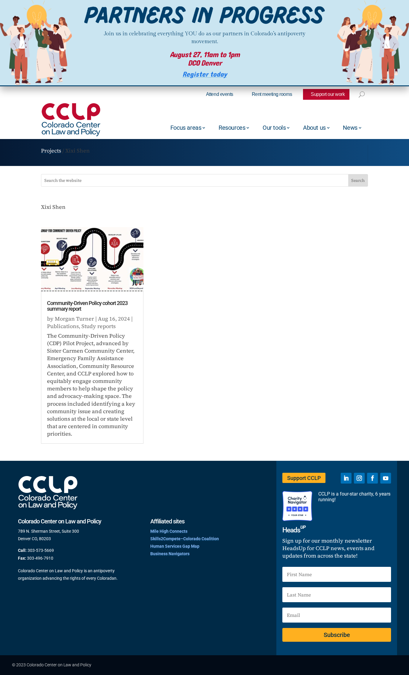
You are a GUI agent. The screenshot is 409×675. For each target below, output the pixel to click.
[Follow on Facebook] (372, 478)
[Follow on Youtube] (385, 478)
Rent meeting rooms (272, 94)
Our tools (274, 127)
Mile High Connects (168, 531)
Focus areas (186, 127)
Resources (232, 127)
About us (314, 127)
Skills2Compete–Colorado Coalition (184, 538)
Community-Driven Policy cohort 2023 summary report (87, 306)
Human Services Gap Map (174, 546)
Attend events (219, 94)
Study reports (98, 326)
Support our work (328, 94)
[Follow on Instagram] (359, 478)
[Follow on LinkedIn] (346, 478)
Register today (204, 74)
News (350, 127)
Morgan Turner (74, 318)
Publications (63, 326)
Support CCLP (304, 478)
